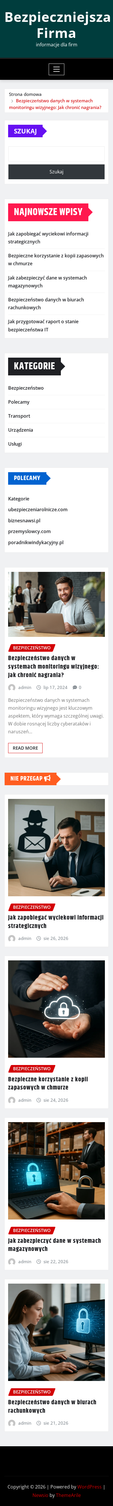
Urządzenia (20, 430)
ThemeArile (68, 1495)
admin (24, 687)
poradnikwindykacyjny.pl (35, 542)
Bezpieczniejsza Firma (57, 25)
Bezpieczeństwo (26, 388)
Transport (19, 416)
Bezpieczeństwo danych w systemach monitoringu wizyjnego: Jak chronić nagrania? (53, 666)
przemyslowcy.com (29, 531)
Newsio (40, 1495)
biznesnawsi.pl (24, 520)
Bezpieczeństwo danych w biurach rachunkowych (52, 1407)
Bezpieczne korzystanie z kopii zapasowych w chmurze (48, 1084)
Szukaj (25, 130)
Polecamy (19, 402)
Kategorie (18, 498)
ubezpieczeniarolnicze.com (38, 509)
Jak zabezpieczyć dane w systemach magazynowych (54, 1245)
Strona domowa (25, 94)
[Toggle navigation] (57, 69)
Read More (25, 748)
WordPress (89, 1487)
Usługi (15, 444)
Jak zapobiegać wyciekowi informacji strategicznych (56, 922)
